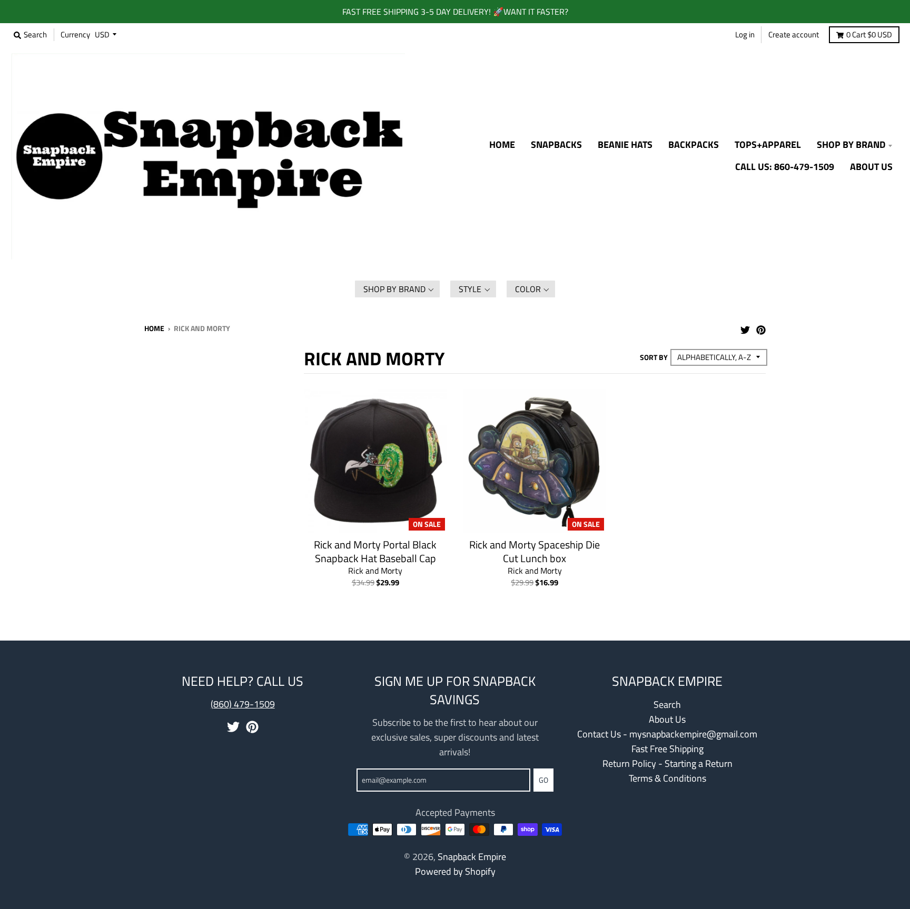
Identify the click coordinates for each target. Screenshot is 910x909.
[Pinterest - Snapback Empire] (761, 327)
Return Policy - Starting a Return (667, 763)
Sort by (654, 357)
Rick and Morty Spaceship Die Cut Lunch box (534, 551)
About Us (667, 719)
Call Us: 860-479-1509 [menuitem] (784, 166)
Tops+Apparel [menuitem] (768, 144)
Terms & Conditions (667, 778)
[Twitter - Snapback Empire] (745, 327)
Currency (75, 34)
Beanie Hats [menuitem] (625, 144)
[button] (398, 289)
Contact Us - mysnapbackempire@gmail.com (667, 734)
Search (667, 704)
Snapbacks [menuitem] (556, 144)
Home (154, 328)
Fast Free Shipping (667, 749)
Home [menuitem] (502, 144)
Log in (745, 34)
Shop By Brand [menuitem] (851, 144)
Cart (869, 34)
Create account (793, 34)
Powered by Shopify (455, 871)
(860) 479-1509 (243, 704)
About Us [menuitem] (871, 166)
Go (543, 779)
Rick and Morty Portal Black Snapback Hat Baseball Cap (375, 551)
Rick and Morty (375, 570)
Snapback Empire (472, 857)
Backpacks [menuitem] (693, 144)
